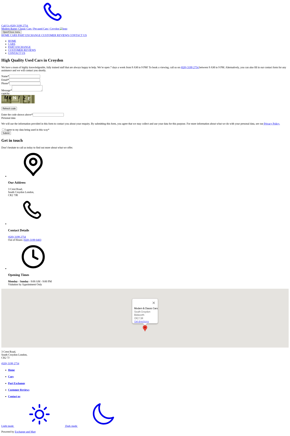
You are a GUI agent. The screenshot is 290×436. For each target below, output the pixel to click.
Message (6, 90)
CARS (14, 35)
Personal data (8, 118)
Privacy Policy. (271, 123)
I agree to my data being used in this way (27, 129)
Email (5, 79)
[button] (145, 328)
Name (5, 76)
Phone (5, 83)
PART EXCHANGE (29, 35)
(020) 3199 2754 (190, 67)
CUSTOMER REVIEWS (55, 35)
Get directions (141, 321)
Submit (6, 133)
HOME (5, 35)
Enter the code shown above (17, 114)
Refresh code (9, 108)
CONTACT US (78, 35)
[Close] (154, 303)
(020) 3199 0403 (32, 239)
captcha (5, 93)
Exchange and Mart (25, 431)
